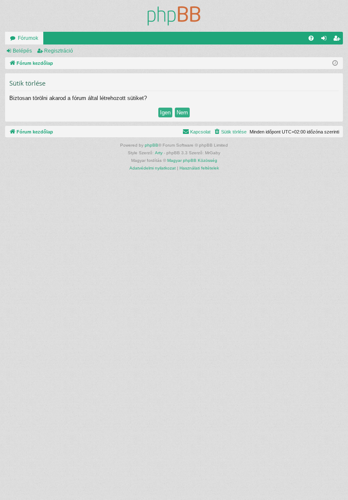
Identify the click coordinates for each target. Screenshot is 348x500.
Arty (159, 152)
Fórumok (28, 38)
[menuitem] (311, 38)
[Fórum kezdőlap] (174, 16)
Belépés (22, 51)
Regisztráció (58, 51)
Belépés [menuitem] (325, 39)
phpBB (151, 145)
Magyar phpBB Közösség (192, 160)
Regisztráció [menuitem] (338, 39)
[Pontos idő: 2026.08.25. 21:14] (335, 63)
